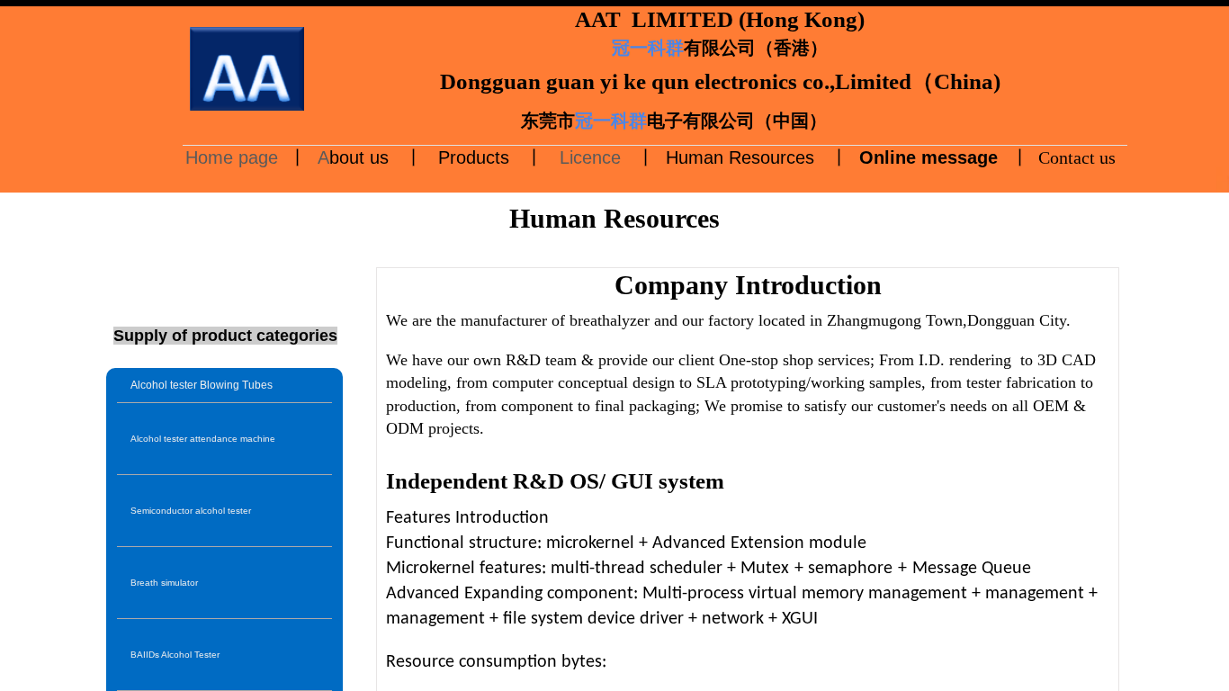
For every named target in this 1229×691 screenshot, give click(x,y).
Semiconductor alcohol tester (190, 511)
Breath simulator (164, 583)
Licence (587, 157)
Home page (234, 157)
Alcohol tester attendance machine (202, 439)
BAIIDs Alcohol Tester (175, 655)
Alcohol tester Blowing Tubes (201, 385)
